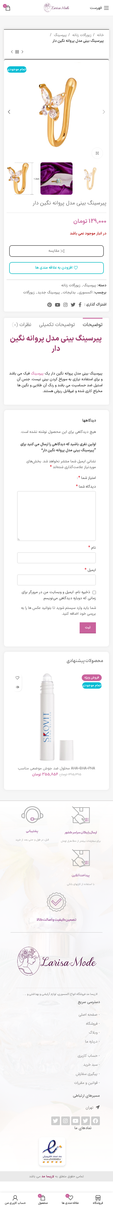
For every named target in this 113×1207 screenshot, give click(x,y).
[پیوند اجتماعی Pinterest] (49, 305)
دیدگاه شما (86, 487)
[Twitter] (85, 1120)
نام (92, 548)
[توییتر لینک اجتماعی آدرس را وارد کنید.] (73, 305)
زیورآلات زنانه (81, 35)
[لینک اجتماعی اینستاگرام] (65, 305)
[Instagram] (65, 1120)
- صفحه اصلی (89, 1015)
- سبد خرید (91, 1065)
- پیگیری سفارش (88, 1074)
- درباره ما (92, 1041)
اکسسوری (86, 292)
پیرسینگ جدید (49, 292)
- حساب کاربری (89, 1056)
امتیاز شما (87, 478)
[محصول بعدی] (11, 52)
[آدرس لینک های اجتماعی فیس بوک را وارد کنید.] (80, 305)
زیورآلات (29, 292)
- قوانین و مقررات (87, 1083)
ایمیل (90, 570)
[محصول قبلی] (22, 52)
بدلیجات (69, 292)
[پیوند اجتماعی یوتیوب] (57, 305)
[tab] (92, 324)
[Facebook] (95, 1120)
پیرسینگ (60, 35)
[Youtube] (75, 1120)
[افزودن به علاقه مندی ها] (17, 677)
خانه (100, 35)
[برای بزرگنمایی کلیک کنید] (97, 153)
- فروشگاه (93, 1023)
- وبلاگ (94, 1032)
